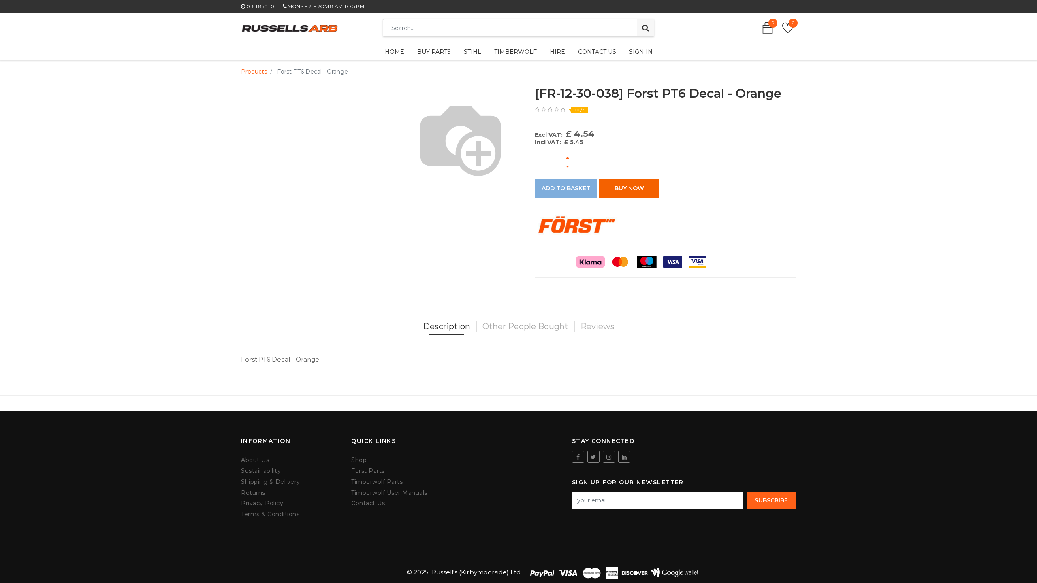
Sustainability (261, 471)
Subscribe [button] (771, 500)
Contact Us (368, 503)
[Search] (645, 27)
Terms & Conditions (270, 514)
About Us (255, 460)
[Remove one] (567, 166)
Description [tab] (446, 326)
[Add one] (567, 157)
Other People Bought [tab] (525, 326)
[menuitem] (394, 52)
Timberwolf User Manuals (389, 492)
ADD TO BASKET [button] (566, 188)
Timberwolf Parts (377, 482)
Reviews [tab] (597, 326)
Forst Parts (368, 471)
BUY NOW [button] (629, 188)
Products (254, 71)
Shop (359, 460)
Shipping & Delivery (270, 482)
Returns (253, 492)
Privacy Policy (262, 503)
